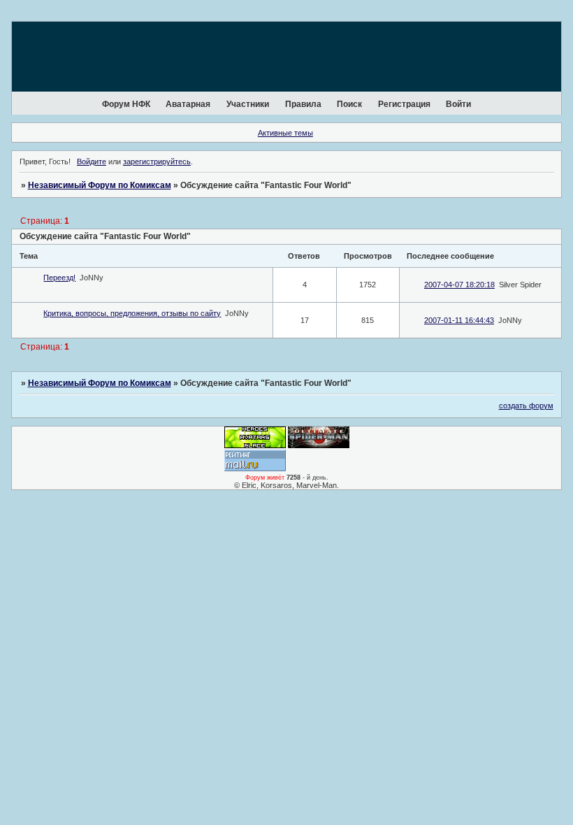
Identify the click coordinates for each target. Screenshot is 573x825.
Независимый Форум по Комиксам (99, 185)
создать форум (526, 405)
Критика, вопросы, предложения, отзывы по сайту (132, 313)
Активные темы (285, 133)
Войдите (91, 161)
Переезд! (59, 277)
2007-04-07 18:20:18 (459, 284)
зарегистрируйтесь (157, 161)
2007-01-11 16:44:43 (459, 320)
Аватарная (188, 104)
